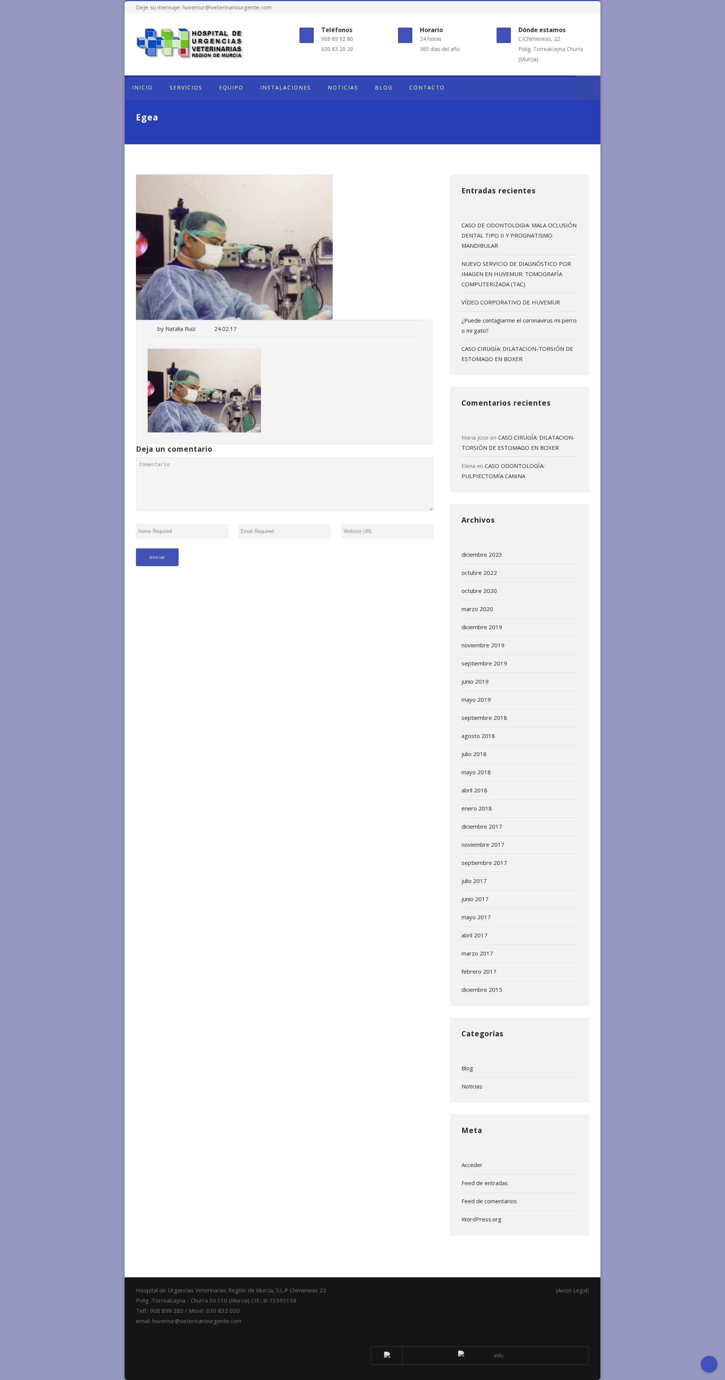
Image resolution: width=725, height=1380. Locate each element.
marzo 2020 (477, 609)
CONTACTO (427, 87)
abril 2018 (474, 790)
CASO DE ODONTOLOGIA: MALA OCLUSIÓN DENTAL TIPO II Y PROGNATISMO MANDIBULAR (519, 235)
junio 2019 (475, 681)
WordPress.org (481, 1219)
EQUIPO (231, 87)
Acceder (472, 1165)
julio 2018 (474, 754)
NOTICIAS (343, 87)
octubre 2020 (479, 590)
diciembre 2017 (481, 826)
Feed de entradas (484, 1183)
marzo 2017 (477, 953)
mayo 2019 (476, 699)
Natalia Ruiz (180, 328)
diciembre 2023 (481, 554)
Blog (467, 1068)
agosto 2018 (478, 735)
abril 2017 (474, 935)
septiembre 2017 (484, 862)
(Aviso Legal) (572, 1290)
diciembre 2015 (481, 989)
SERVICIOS (186, 87)
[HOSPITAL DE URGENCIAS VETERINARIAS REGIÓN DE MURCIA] (205, 43)
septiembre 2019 (484, 663)
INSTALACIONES (285, 87)
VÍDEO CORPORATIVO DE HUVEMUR (510, 302)
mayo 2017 (476, 917)
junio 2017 (475, 899)
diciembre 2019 (481, 627)
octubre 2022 (479, 572)
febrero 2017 (479, 971)
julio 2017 (474, 880)
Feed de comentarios (489, 1201)
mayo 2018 (476, 772)
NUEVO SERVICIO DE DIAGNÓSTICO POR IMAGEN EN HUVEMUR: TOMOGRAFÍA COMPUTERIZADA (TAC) (516, 274)
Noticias (471, 1086)
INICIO (142, 87)
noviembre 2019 (482, 645)
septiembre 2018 (484, 717)
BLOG (384, 87)
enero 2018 (476, 808)
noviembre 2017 (482, 844)
